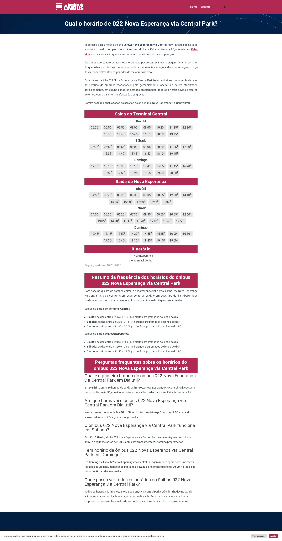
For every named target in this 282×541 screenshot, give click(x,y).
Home (194, 6)
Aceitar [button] (273, 536)
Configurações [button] (258, 536)
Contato (205, 6)
